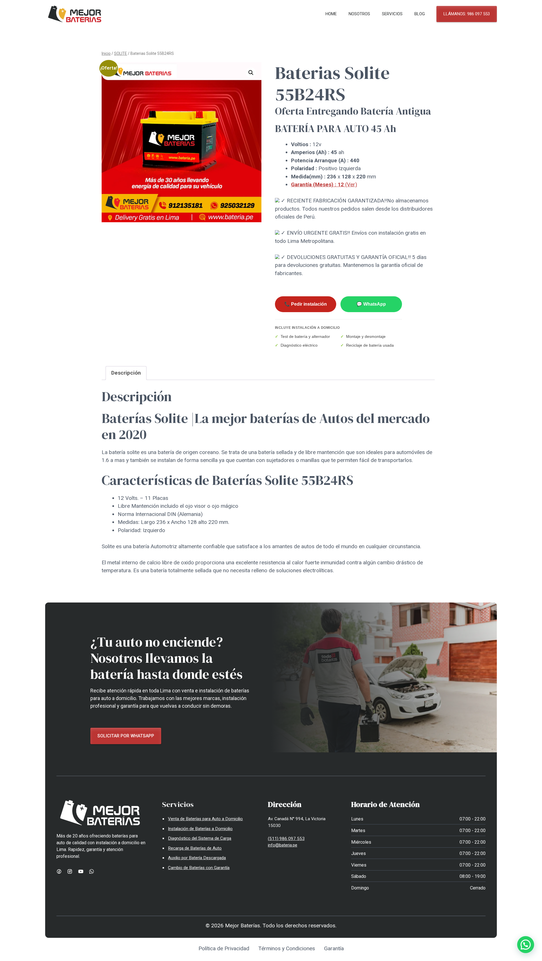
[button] (251, 73)
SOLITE (120, 53)
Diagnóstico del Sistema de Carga (199, 838)
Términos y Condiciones (286, 948)
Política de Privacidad (223, 948)
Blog (419, 13)
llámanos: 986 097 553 (466, 13)
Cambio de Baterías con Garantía (199, 867)
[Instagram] (69, 871)
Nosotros (359, 13)
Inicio (106, 53)
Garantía (334, 948)
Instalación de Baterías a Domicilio (200, 828)
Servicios (392, 13)
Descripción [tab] (126, 373)
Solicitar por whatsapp (125, 735)
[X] (91, 871)
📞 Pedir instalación (305, 304)
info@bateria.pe (282, 845)
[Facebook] (59, 871)
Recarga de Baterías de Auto (195, 848)
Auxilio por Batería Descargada (197, 857)
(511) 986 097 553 (286, 838)
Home (331, 13)
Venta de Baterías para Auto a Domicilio (205, 818)
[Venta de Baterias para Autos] (74, 14)
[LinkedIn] (80, 871)
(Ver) (324, 184)
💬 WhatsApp (371, 304)
